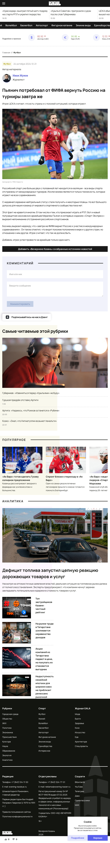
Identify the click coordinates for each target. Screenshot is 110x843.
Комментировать (20, 304)
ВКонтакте (80, 782)
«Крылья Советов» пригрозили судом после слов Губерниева (71, 12)
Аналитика (12, 501)
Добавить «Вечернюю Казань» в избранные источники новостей (55, 249)
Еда (76, 737)
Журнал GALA (82, 708)
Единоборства (45, 746)
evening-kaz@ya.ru (18, 786)
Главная (6, 52)
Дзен (77, 795)
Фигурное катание (61, 25)
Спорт (42, 708)
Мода (77, 714)
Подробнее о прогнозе (11, 39)
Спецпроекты (81, 746)
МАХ (77, 805)
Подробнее (77, 837)
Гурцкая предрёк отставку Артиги (20, 400)
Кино (77, 727)
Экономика (7, 732)
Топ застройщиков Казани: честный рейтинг (44, 605)
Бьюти (78, 718)
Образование (8, 750)
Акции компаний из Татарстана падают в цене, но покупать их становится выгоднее (44, 659)
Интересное (44, 750)
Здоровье (79, 723)
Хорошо (97, 837)
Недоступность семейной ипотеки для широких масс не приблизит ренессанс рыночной (45, 687)
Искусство (80, 732)
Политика (6, 727)
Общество (7, 718)
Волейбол (11, 25)
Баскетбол (26, 25)
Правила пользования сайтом (16, 811)
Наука (5, 746)
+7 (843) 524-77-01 (56, 782)
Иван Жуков (20, 75)
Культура (6, 741)
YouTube (79, 786)
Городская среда (10, 714)
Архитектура (81, 741)
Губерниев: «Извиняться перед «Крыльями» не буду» (31, 393)
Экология (6, 755)
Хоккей (42, 718)
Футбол (17, 52)
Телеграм (79, 791)
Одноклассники (82, 800)
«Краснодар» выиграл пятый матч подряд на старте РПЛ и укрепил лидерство (24, 12)
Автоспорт (42, 25)
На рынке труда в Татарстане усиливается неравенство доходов (44, 630)
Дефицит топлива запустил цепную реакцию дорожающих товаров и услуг (50, 573)
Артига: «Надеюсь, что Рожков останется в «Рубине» (31, 410)
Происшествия (9, 737)
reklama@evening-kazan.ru (57, 786)
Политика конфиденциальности (17, 816)
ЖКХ (4, 723)
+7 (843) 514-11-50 (19, 782)
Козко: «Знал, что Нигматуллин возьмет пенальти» (29, 421)
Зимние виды (83, 25)
